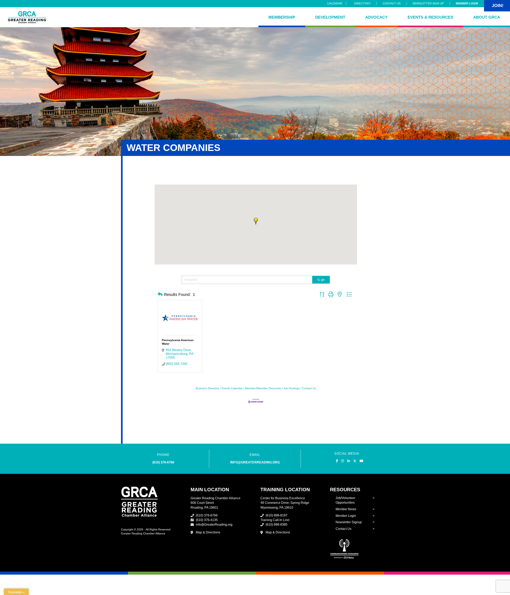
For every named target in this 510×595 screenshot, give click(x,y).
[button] (256, 221)
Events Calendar (232, 388)
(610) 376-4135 (207, 520)
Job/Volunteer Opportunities (345, 500)
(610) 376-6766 (163, 462)
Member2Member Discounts (263, 388)
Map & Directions (208, 532)
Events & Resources (430, 17)
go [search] (323, 279)
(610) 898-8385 (276, 524)
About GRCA (486, 17)
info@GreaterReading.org (214, 524)
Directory (362, 3)
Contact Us (392, 3)
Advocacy (376, 17)
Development (330, 17)
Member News (346, 509)
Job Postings (291, 388)
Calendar (334, 3)
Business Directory (207, 388)
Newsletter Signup (349, 522)
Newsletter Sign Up (428, 3)
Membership (281, 17)
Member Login (467, 3)
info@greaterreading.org (255, 462)
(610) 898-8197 (276, 515)
